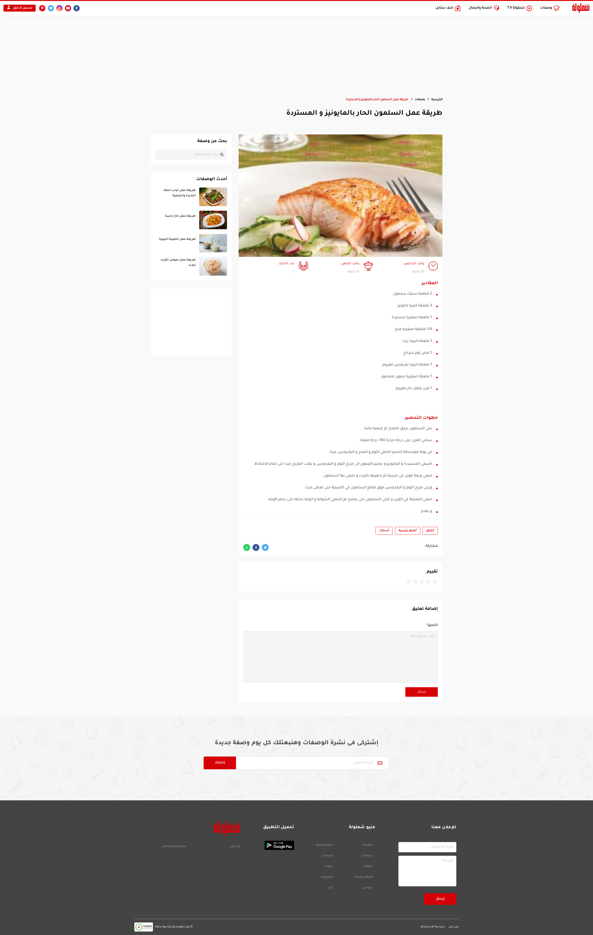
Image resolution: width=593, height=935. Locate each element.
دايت (330, 887)
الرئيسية (436, 99)
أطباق (430, 530)
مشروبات (326, 877)
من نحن (235, 846)
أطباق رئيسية (407, 530)
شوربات (367, 845)
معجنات (327, 855)
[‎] (191, 197)
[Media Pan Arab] (143, 927)
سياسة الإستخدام (174, 846)
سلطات (367, 855)
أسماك (384, 530)
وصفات (420, 99)
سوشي (368, 887)
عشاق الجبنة (324, 845)
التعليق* (432, 625)
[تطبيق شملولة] (269, 845)
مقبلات (368, 866)
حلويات (328, 866)
